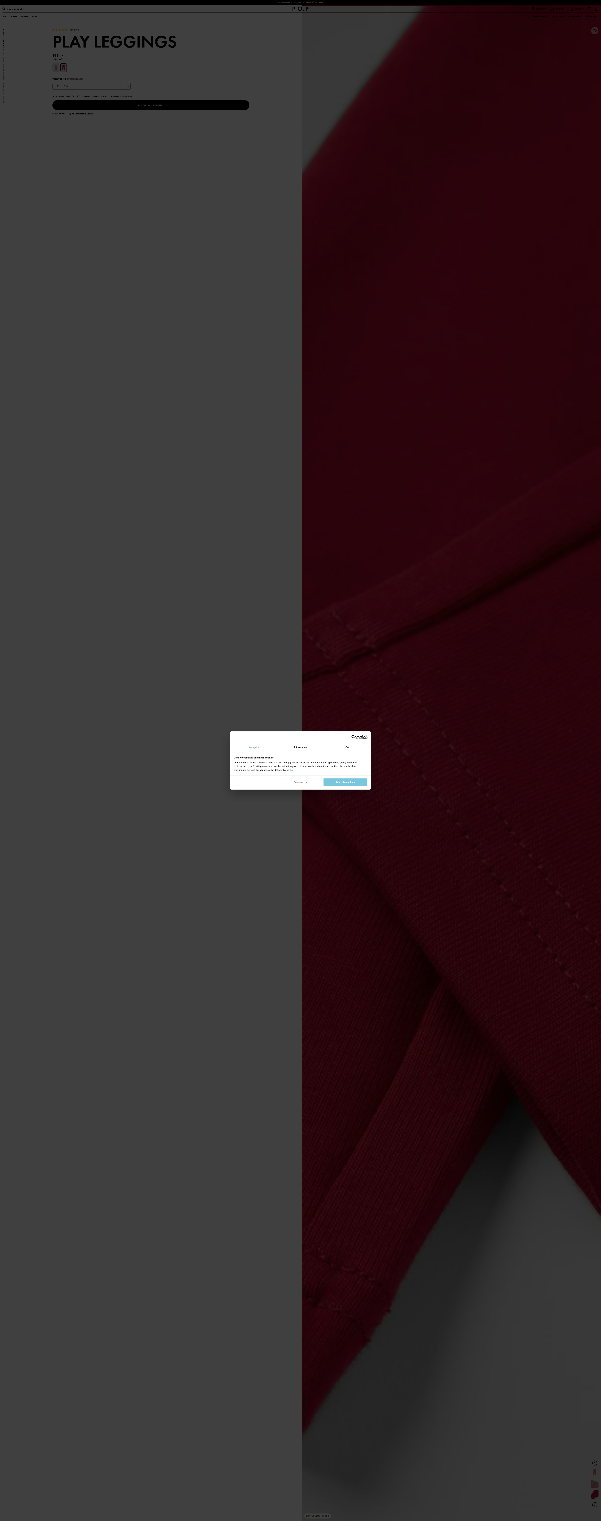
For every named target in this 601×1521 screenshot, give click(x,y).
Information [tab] (300, 747)
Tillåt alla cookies (345, 782)
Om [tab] (347, 747)
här (292, 770)
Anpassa (298, 782)
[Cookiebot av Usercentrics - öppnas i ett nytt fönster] (353, 737)
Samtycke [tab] (253, 747)
